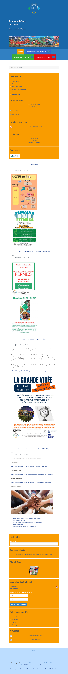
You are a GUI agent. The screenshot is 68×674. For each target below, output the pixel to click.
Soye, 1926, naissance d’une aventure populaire (27, 518)
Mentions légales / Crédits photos (49, 669)
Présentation (15, 81)
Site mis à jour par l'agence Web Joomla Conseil (23, 669)
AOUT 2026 (34, 165)
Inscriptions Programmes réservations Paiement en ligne (34, 554)
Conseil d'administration (19, 89)
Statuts (14, 84)
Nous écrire (14, 111)
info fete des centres (19, 520)
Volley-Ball (15, 619)
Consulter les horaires (35, 126)
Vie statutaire (16, 94)
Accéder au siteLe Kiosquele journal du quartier (34, 140)
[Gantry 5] (34, 8)
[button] (53, 41)
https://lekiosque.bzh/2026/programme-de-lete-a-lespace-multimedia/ (31, 482)
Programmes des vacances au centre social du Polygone (34, 449)
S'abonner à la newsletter (18, 604)
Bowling (14, 625)
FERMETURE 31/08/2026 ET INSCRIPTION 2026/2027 (35, 251)
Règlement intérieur (17, 86)
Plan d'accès (15, 114)
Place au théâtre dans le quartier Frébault (34, 339)
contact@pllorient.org (34, 107)
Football (14, 617)
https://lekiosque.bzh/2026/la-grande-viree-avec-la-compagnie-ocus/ (31, 371)
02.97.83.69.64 (35, 105)
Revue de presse (35, 639)
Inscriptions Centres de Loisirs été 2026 (24, 526)
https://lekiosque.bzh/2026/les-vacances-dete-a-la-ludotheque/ (29, 466)
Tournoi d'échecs (18, 524)
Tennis (14, 622)
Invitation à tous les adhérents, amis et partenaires (27, 522)
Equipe (14, 92)
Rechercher (13, 541)
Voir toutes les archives (35, 635)
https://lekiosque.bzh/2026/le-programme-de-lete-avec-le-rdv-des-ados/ (32, 474)
